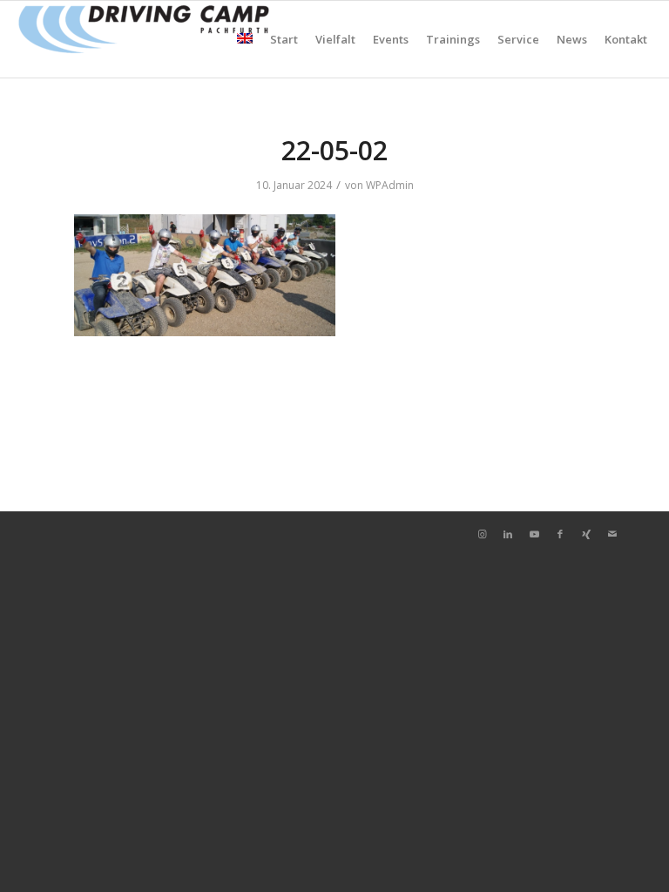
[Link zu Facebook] (560, 534)
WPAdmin (390, 185)
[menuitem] (244, 39)
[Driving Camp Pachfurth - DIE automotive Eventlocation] (143, 39)
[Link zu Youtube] (534, 534)
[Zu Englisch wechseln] (244, 39)
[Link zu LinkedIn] (508, 534)
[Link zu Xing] (586, 534)
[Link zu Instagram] (482, 534)
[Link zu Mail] (612, 534)
